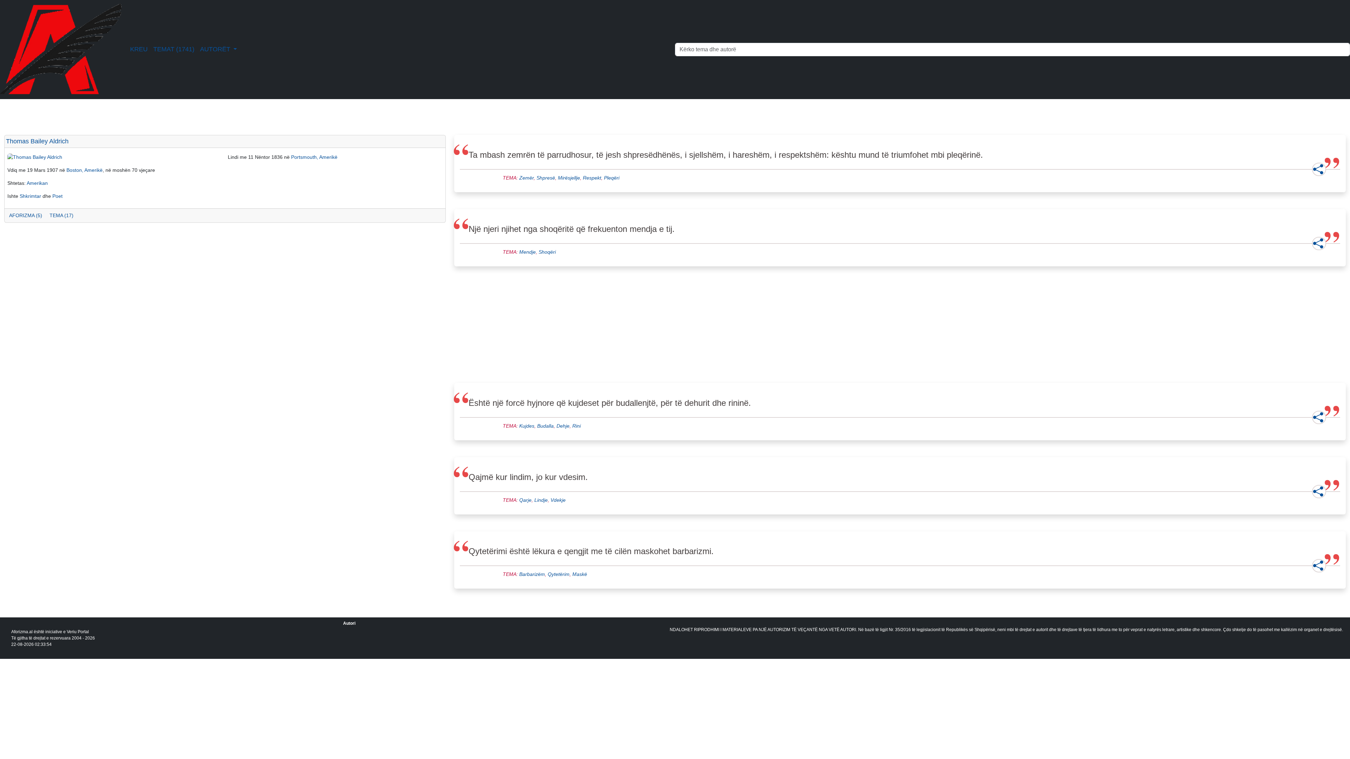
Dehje (563, 426)
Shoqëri (547, 252)
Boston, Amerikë (84, 170)
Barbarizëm (532, 574)
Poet (57, 196)
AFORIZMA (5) (25, 215)
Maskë (579, 574)
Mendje (527, 252)
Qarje (525, 500)
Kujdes (526, 426)
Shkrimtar (30, 196)
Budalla (545, 426)
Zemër (526, 178)
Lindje (541, 500)
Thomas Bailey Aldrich (37, 141)
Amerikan (37, 183)
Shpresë (545, 178)
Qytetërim (559, 574)
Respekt (592, 178)
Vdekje (558, 500)
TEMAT (173, 49)
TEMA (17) (61, 215)
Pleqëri (611, 178)
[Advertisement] (215, 284)
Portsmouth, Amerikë (314, 157)
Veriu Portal (78, 631)
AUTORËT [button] (216, 49)
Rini (576, 426)
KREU (139, 49)
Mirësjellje (569, 178)
